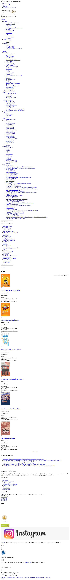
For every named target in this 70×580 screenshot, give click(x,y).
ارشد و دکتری (9, 94)
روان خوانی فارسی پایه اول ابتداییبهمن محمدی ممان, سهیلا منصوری (18, 462)
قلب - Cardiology (10, 208)
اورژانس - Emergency (11, 172)
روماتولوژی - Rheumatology (12, 196)
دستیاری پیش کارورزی (11, 97)
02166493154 (4, 497)
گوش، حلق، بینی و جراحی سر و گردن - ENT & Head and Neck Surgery (22, 210)
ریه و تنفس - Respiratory (11, 197)
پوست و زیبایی (9, 154)
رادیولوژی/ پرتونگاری (10, 45)
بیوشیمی (8, 26)
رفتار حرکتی (9, 62)
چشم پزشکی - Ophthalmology (13, 190)
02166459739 (4, 499)
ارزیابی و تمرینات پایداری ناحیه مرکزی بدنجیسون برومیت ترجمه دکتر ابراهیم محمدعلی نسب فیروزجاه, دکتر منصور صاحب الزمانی (32, 460)
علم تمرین (8, 54)
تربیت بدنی (5, 52)
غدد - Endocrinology (10, 206)
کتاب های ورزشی (10, 88)
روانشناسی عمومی (10, 137)
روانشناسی (5, 120)
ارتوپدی (7, 148)
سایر (7, 76)
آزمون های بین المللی (8, 100)
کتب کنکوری (9, 69)
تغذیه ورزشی (9, 61)
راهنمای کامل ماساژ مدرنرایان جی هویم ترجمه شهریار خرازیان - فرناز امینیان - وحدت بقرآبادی (24, 464)
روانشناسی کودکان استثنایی (12, 138)
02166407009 (4, 495)
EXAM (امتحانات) (10, 165)
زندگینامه (8, 71)
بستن (2, 578)
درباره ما (5, 486)
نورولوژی (8, 163)
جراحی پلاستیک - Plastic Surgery (13, 184)
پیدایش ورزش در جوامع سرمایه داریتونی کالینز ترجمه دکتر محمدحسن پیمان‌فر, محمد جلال (23, 459)
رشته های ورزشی (10, 56)
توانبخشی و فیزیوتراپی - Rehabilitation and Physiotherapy (18, 183)
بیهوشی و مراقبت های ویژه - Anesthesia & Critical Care (18, 177)
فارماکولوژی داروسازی (11, 160)
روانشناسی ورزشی (10, 63)
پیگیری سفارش (6, 4)
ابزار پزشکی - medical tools (12, 173)
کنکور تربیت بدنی (10, 72)
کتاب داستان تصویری (11, 79)
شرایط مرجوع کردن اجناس (9, 485)
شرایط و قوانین (27, 562)
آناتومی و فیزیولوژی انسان (12, 67)
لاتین (4, 164)
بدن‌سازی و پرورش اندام (11, 58)
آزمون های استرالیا (10, 102)
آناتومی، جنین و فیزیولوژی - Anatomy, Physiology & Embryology (20, 168)
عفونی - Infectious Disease (12, 204)
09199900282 (4, 500)
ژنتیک (7, 34)
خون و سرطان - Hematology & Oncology (15, 191)
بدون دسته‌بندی (9, 84)
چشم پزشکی (9, 156)
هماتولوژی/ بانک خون (10, 36)
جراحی (7, 155)
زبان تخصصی (9, 74)
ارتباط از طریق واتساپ (35, 577)
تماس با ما (5, 480)
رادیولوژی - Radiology (11, 193)
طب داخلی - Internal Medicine (12, 201)
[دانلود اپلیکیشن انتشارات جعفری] (5, 526)
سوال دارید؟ (6, 3)
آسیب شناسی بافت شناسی (12, 22)
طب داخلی (8, 159)
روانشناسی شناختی (10, 134)
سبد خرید (5, 6)
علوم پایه (5, 21)
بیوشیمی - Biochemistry (11, 178)
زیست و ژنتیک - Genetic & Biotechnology (15, 200)
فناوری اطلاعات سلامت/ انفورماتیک (14, 48)
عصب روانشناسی (10, 142)
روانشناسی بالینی (10, 124)
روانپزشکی (8, 157)
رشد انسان (8, 81)
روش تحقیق (8, 80)
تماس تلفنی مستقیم (13, 577)
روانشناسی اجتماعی (10, 123)
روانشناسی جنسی (10, 128)
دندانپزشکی (5, 112)
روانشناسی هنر (9, 141)
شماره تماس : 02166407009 (9, 7)
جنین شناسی (9, 31)
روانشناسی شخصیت (10, 133)
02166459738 (4, 498)
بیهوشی (7, 152)
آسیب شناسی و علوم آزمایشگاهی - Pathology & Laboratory (19, 166)
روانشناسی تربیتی (10, 125)
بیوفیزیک (8, 29)
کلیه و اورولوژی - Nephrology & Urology (15, 211)
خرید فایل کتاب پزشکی (8, 481)
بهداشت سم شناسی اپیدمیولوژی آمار (14, 27)
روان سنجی (8, 121)
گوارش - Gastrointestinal (11, 209)
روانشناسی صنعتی (10, 136)
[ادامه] (2, 475)
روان (4, 118)
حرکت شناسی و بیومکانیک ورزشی (14, 75)
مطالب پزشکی (6, 488)
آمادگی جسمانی (9, 57)
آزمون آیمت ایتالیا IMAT (11, 105)
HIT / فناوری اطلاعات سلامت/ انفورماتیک (15, 218)
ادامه (2, 559)
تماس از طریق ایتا (5, 577)
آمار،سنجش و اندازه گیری (12, 66)
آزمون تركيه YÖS (10, 101)
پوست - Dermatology (10, 181)
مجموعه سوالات (9, 114)
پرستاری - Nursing (10, 179)
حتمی (3, 267)
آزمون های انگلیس (10, 107)
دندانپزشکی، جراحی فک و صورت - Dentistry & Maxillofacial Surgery (21, 192)
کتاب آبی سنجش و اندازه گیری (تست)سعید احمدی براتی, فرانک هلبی (18, 461)
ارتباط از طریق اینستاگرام (24, 577)
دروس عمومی (6, 111)
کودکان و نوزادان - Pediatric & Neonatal (15, 213)
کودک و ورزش (9, 89)
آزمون (4, 92)
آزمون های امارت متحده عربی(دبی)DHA (15, 109)
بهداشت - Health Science (11, 175)
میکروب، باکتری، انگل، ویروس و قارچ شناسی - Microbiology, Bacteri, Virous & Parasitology (26, 217)
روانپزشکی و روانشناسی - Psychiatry (14, 195)
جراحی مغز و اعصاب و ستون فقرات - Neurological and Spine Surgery (21, 188)
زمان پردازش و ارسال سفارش (10, 484)
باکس (7, 70)
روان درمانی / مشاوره (11, 119)
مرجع (7, 116)
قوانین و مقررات (7, 482)
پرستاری (8, 42)
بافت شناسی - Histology (11, 174)
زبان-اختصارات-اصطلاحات (9, 91)
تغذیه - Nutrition (9, 182)
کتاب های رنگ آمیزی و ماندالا (12, 85)
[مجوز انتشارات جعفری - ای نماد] (4, 513)
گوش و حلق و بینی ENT (11, 161)
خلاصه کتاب (8, 115)
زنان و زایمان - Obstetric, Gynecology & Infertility (17, 199)
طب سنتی (5, 143)
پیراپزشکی (5, 43)
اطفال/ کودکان (9, 147)
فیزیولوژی (8, 38)
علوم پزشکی (6, 146)
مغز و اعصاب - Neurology (12, 214)
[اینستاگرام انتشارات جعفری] (35, 539)
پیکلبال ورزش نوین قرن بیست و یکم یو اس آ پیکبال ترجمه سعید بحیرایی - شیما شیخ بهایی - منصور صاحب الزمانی (28, 465)
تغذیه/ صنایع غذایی (10, 30)
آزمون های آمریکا (10, 106)
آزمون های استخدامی (11, 93)
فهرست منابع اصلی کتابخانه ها (13, 83)
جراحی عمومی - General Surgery (13, 186)
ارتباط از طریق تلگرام (46, 577)
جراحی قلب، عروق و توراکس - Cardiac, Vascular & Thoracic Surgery (21, 187)
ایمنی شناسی (9, 25)
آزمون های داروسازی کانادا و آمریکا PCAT (15, 110)
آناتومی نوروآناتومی (10, 24)
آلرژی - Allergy (9, 169)
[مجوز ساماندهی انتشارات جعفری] (4, 518)
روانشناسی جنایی (10, 127)
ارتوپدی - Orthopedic (10, 170)
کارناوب (3, 542)
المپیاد (4, 51)
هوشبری (8, 49)
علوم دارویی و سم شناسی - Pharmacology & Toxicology (18, 205)
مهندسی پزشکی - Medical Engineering (14, 215)
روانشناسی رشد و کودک (11, 129)
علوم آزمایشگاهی (10, 47)
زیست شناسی (9, 33)
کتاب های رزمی (9, 87)
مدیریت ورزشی (9, 65)
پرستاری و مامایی (7, 39)
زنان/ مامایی (9, 40)
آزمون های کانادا (9, 103)
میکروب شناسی (9, 35)
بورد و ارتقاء (8, 96)
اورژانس (8, 151)
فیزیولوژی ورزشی (10, 53)
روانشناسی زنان (9, 130)
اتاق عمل (8, 44)
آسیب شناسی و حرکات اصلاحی (13, 60)
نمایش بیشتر (35, 451)
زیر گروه (8, 145)
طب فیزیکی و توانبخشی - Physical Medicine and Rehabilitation (20, 202)
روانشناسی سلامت (10, 132)
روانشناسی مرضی (10, 139)
